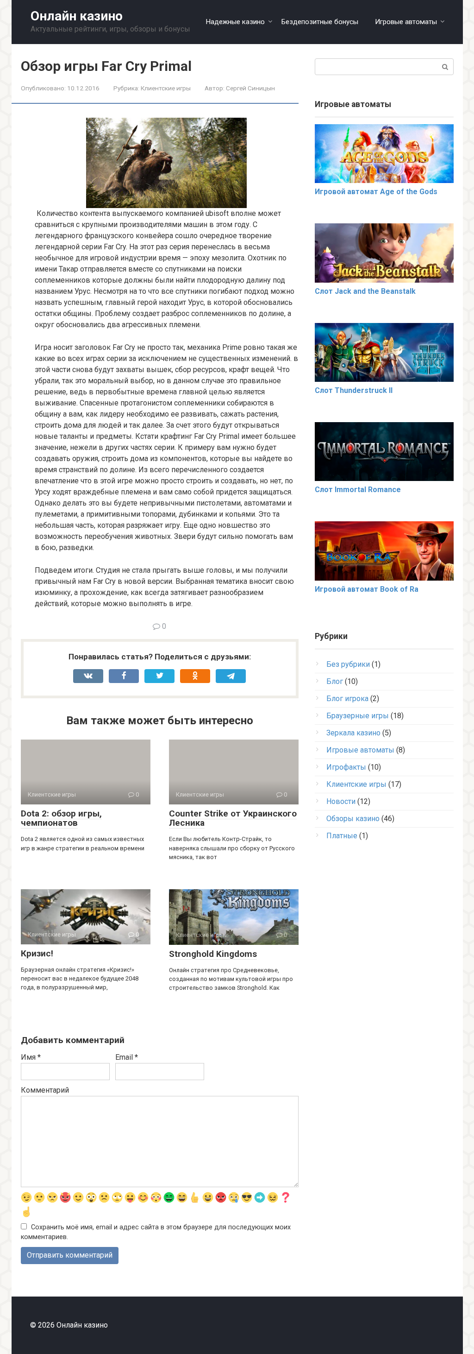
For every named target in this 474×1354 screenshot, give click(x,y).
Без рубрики (348, 664)
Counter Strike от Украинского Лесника (233, 818)
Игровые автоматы (406, 22)
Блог (334, 681)
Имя (31, 1057)
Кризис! (37, 953)
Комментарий (45, 1090)
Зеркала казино (353, 732)
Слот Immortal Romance (358, 489)
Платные (341, 835)
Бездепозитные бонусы (319, 22)
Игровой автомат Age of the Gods (376, 191)
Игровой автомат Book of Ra (366, 589)
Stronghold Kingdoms (213, 954)
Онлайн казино (77, 16)
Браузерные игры (357, 715)
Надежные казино (235, 22)
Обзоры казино (353, 818)
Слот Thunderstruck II (354, 390)
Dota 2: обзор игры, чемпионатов (61, 818)
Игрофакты (346, 767)
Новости (341, 801)
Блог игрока (347, 698)
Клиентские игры (166, 88)
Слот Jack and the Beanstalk (365, 291)
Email (126, 1057)
